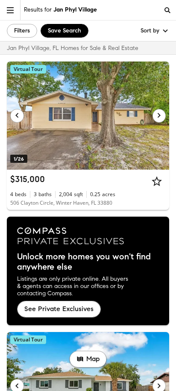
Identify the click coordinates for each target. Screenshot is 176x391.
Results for (60, 9)
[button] (10, 10)
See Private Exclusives (59, 309)
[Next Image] (159, 116)
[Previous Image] (17, 116)
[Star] (157, 181)
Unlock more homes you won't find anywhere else (84, 262)
